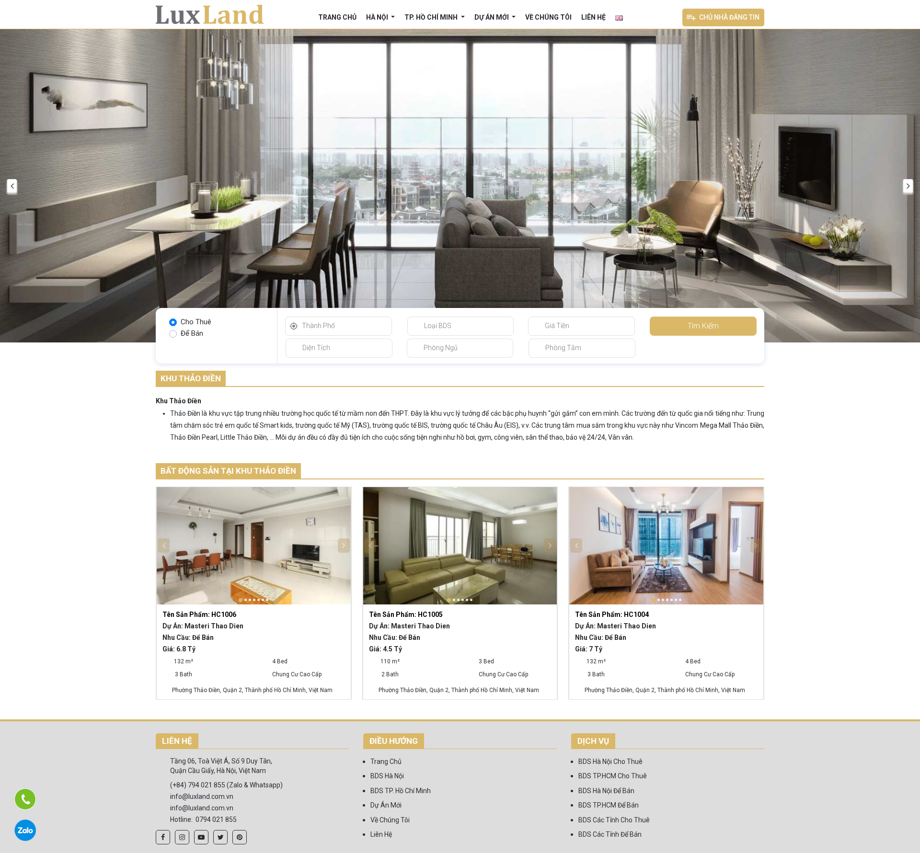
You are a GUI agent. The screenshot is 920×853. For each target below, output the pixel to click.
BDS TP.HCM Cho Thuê (612, 776)
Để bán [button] (192, 333)
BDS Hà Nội (387, 776)
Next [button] (908, 186)
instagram (182, 837)
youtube (201, 837)
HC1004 (612, 614)
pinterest (239, 837)
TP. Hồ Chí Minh (431, 17)
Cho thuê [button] (196, 322)
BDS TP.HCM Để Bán (608, 805)
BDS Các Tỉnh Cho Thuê (614, 820)
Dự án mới (492, 17)
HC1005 (406, 614)
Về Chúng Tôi (548, 17)
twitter (220, 837)
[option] (460, 185)
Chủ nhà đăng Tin (729, 17)
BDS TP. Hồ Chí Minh (400, 791)
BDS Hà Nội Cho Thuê (610, 761)
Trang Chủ (337, 17)
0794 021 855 (216, 819)
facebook (163, 837)
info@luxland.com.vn (201, 796)
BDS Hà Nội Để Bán (606, 791)
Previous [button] (12, 186)
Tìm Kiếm (703, 325)
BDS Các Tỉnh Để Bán (610, 834)
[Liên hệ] (25, 799)
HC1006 (199, 614)
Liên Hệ (593, 17)
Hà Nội (378, 17)
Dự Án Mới (386, 805)
